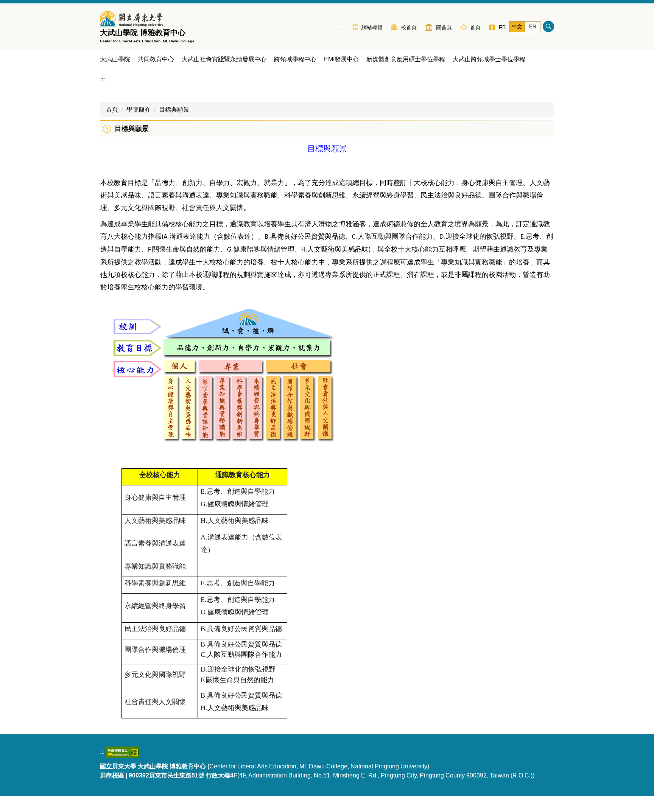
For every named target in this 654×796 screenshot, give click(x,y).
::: (341, 26)
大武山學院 (115, 59)
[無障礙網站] (122, 752)
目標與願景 (174, 109)
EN (532, 26)
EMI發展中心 (341, 59)
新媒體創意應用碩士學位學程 (405, 59)
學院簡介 (138, 109)
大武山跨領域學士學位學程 (489, 59)
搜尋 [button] (548, 26)
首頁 (112, 109)
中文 (517, 26)
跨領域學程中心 (295, 59)
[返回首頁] (131, 19)
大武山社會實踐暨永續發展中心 (224, 59)
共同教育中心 (156, 59)
